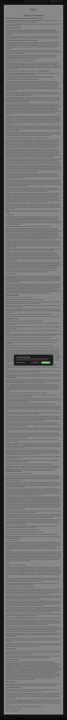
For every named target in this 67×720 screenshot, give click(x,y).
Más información (44, 359)
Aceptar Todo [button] (46, 362)
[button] (21, 362)
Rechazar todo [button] (36, 362)
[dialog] (33, 360)
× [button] (51, 355)
